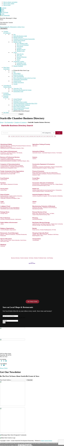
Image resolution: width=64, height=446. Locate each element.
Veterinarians (18, 219)
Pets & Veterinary (5, 217)
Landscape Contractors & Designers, (8, 198)
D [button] (16, 136)
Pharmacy (35, 217)
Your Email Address (5, 380)
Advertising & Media (6, 144)
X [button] (49, 136)
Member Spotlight (18, 66)
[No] (32, 445)
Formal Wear (36, 178)
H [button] (23, 136)
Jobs (2, 9)
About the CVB (17, 88)
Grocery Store (4, 188)
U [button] (44, 136)
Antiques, (34, 234)
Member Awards (21, 49)
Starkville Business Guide (20, 36)
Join (3, 14)
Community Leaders (18, 61)
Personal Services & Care (39, 212)
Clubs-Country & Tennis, (5, 240)
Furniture (3, 183)
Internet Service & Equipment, (7, 168)
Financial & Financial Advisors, (54, 173)
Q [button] (37, 136)
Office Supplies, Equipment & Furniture (9, 184)
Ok (19, 445)
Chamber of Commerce (6, 32)
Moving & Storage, (36, 225)
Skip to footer (6, 5)
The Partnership (9, 122)
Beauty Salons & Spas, (44, 213)
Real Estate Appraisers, (46, 225)
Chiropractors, (58, 190)
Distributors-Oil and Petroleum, (50, 207)
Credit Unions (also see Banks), (39, 173)
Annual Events (17, 81)
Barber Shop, (35, 213)
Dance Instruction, (16, 240)
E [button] (18, 136)
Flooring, (50, 168)
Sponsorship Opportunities (20, 79)
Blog (2, 11)
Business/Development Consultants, (8, 161)
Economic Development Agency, (39, 185)
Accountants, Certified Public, (7, 158)
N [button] (32, 136)
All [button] (54, 136)
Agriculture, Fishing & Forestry (41, 144)
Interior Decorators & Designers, (7, 197)
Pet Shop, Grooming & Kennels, (7, 219)
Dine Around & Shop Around (21, 108)
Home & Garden (4, 194)
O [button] (34, 136)
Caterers (34, 157)
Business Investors (21, 64)
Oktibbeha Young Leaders (20, 102)
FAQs (18, 60)
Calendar (3, 8)
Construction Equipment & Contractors (43, 164)
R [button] (39, 136)
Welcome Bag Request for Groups (22, 90)
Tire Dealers (59, 152)
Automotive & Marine (38, 151)
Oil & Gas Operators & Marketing (55, 196)
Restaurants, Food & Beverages (9, 233)
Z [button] (52, 136)
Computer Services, (4, 166)
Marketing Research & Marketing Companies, (10, 148)
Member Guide (17, 42)
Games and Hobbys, (5, 154)
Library (34, 201)
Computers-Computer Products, (17, 166)
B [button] (13, 136)
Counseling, (47, 191)
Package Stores (4, 212)
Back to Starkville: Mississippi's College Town (12, 27)
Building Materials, (4, 196)
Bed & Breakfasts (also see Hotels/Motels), (10, 207)
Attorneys (2, 203)
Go (4, 322)
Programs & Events (5, 96)
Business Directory (15, 258)
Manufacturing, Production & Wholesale (43, 206)
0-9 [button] (9, 136)
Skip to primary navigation (10, 2)
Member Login (21, 51)
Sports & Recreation (6, 238)
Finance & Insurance (38, 171)
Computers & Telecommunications (10, 164)
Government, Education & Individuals (43, 183)
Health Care (35, 188)
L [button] (29, 136)
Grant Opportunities (18, 76)
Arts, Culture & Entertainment (8, 151)
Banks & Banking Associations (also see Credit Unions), (45, 172)
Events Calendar (24, 258)
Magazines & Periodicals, (6, 147)
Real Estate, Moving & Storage (41, 222)
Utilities (2, 224)
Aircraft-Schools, (36, 184)
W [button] (47, 136)
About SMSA (17, 73)
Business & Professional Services (10, 157)
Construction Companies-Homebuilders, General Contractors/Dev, (47, 166)
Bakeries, (2, 234)
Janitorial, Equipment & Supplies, (39, 196)
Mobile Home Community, (57, 224)
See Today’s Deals (32, 301)
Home (1, 122)
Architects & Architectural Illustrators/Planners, (10, 159)
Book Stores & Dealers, (42, 234)
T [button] (42, 136)
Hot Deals (31, 258)
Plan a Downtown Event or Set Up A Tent (24, 78)
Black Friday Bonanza (19, 106)
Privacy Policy (4, 368)
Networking (20, 46)
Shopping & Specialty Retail (40, 233)
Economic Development (6, 93)
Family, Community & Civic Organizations (12, 171)
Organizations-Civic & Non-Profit (7, 173)
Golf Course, (3, 241)
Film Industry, (19, 152)
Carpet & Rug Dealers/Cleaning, (39, 214)
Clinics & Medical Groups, (38, 191)
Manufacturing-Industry (37, 208)
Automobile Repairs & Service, (49, 152)
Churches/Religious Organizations (8, 229)
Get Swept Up (17, 100)
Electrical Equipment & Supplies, (39, 168)
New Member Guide (22, 43)
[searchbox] (11, 114)
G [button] (21, 136)
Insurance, (34, 175)
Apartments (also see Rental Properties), (41, 224)
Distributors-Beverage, (37, 207)
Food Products (4, 178)
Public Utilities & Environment (8, 222)
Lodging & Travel (5, 206)
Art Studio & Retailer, (11, 152)
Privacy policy (27, 445)
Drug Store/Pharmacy (37, 219)
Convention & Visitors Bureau (7, 86)
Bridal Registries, (36, 235)
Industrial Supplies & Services (41, 194)
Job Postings (50, 258)
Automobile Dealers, (37, 152)
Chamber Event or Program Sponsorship (24, 39)
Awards (19, 58)
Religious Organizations (7, 228)
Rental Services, (36, 229)
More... (22, 148)
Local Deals (5, 12)
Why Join (19, 55)
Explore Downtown (18, 82)
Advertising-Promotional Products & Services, (21, 145)
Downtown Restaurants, (21, 234)
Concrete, (34, 165)
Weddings (3, 244)
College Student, (59, 184)
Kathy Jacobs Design (46, 440)
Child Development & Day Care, (47, 184)
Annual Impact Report (19, 40)
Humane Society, (4, 172)
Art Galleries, (3, 152)
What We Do (20, 54)
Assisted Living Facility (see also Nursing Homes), (43, 190)
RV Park (54, 229)
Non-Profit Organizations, (14, 172)
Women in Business (18, 109)
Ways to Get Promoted (23, 45)
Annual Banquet (17, 99)
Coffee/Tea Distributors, (10, 234)
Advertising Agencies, (5, 145)
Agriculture (34, 145)
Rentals (34, 228)
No (22, 445)
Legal (2, 201)
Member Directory (18, 37)
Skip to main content (8, 3)
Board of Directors (21, 57)
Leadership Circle (21, 63)
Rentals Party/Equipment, (46, 229)
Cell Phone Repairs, (21, 161)
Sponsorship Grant (18, 91)
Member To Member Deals (40, 258)
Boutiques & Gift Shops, (53, 234)
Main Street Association (6, 68)
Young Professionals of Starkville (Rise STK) (25, 103)
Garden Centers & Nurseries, (15, 196)
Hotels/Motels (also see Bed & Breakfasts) (9, 208)
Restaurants (3, 235)
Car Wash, (52, 213)
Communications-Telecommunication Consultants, (11, 165)
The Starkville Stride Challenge (21, 105)
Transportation (36, 238)
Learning (19, 48)
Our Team (6, 112)
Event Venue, (23, 240)
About (15, 52)
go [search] (59, 133)
